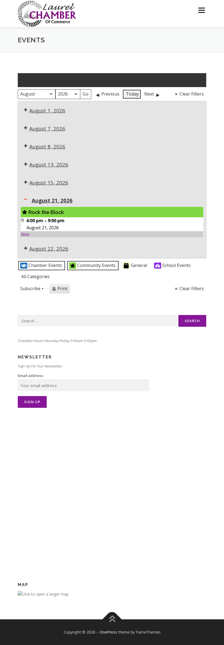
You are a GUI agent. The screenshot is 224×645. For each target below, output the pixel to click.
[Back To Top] (112, 619)
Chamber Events (45, 265)
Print (59, 290)
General (139, 265)
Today (132, 94)
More (25, 233)
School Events (176, 265)
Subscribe (30, 289)
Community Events (96, 265)
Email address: (31, 375)
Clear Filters (191, 94)
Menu (201, 10)
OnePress (108, 632)
